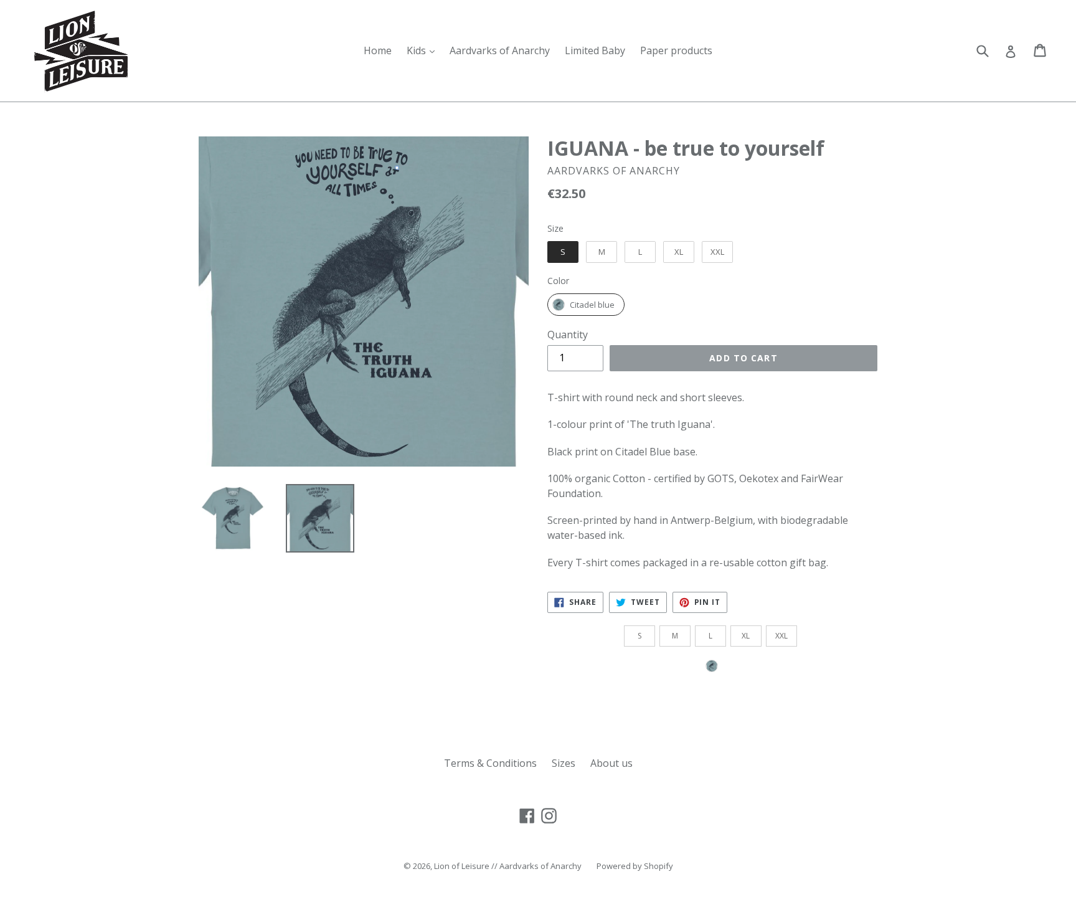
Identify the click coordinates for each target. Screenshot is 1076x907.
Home (378, 50)
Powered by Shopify (635, 865)
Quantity (567, 334)
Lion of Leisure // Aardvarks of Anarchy (508, 865)
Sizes (563, 763)
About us (611, 763)
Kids (424, 50)
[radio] (562, 252)
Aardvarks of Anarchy (500, 50)
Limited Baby (595, 50)
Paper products (676, 50)
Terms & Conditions (490, 763)
